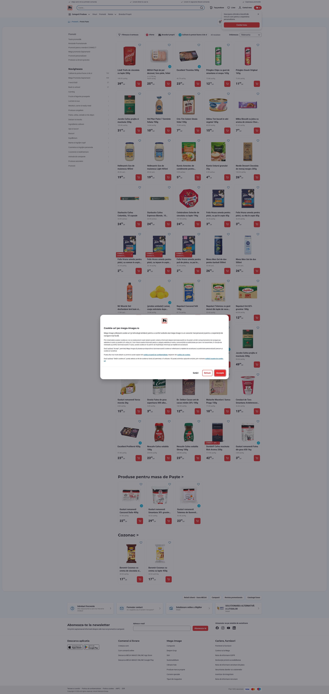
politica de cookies (183, 355)
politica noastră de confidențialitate (156, 355)
